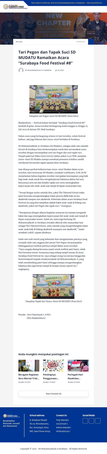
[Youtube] (97, 420)
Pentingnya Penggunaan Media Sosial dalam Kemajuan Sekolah (52, 376)
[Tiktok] (91, 420)
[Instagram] (85, 420)
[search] (93, 9)
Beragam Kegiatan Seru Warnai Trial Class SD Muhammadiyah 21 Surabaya (28, 376)
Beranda (19, 42)
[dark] (97, 9)
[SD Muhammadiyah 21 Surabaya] (15, 6)
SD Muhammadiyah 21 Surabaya (52, 449)
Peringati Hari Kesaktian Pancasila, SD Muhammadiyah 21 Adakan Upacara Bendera (77, 376)
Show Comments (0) (53, 394)
